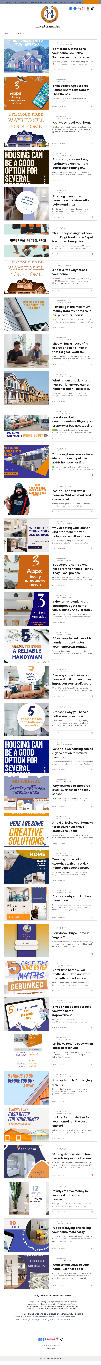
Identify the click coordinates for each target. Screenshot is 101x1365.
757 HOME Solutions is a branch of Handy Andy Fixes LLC (52, 1313)
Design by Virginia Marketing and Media (51, 1358)
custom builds (19, 33)
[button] (94, 34)
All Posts (7, 33)
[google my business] (71, 9)
